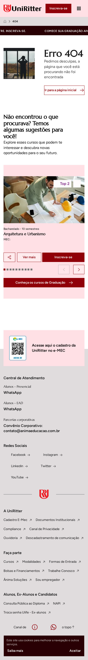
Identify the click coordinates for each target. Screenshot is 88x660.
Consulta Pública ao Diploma (24, 603)
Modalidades (31, 562)
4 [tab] (13, 269)
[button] (63, 269)
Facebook (18, 455)
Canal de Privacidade (44, 529)
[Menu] (78, 8)
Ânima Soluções (15, 580)
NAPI (57, 603)
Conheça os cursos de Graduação (40, 283)
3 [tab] (10, 269)
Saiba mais (15, 651)
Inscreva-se (58, 8)
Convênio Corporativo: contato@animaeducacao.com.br (32, 428)
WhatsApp (13, 392)
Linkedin (17, 466)
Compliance (12, 529)
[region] (44, 219)
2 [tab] (7, 269)
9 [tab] (28, 269)
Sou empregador (47, 580)
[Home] (5, 21)
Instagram (50, 455)
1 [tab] (4, 269)
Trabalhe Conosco (61, 571)
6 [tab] (19, 269)
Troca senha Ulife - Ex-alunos (25, 612)
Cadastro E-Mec (15, 520)
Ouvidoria (11, 538)
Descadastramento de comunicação (52, 538)
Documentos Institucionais (55, 520)
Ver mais (29, 257)
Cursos (9, 562)
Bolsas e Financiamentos (22, 571)
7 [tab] (22, 269)
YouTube (17, 477)
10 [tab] (31, 269)
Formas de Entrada (63, 562)
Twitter (46, 466)
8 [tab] (26, 269)
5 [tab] (16, 269)
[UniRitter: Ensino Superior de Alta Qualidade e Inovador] (23, 8)
